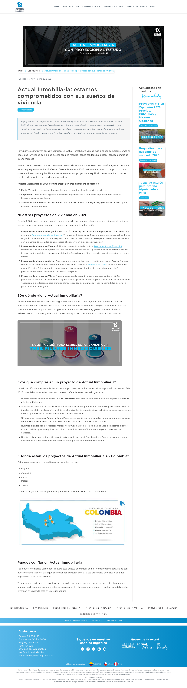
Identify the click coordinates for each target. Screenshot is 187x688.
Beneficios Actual (113, 7)
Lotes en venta (114, 620)
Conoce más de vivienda (93, 53)
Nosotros (68, 7)
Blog (152, 7)
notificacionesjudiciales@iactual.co (36, 655)
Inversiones (144, 198)
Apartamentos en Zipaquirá (108, 246)
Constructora (25, 110)
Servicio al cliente (136, 7)
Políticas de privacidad (75, 664)
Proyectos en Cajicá (98, 608)
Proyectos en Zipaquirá (148, 126)
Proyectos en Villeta (129, 608)
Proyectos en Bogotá (66, 608)
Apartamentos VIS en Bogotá (46, 235)
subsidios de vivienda (148, 160)
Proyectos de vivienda (88, 7)
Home (56, 7)
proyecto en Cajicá (97, 265)
